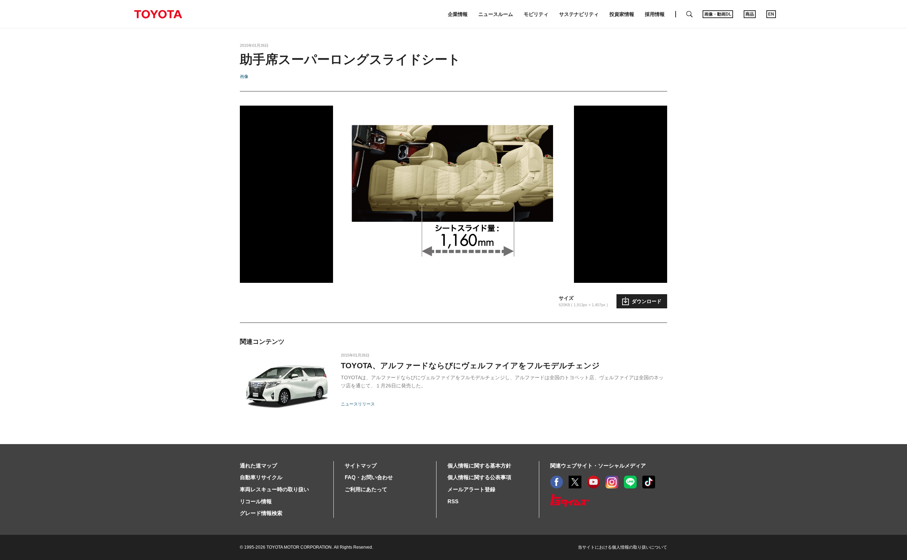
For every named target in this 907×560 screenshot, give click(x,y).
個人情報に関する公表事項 (479, 477)
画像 (244, 76)
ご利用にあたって (366, 489)
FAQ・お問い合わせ (369, 477)
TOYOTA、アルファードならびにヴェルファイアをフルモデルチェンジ (470, 365)
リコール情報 (256, 501)
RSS (452, 501)
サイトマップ (361, 466)
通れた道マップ (258, 466)
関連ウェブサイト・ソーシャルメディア (598, 466)
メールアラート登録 (471, 489)
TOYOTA (158, 14)
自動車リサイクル (261, 477)
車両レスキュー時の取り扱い (274, 489)
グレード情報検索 (261, 513)
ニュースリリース (358, 404)
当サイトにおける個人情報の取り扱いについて (622, 547)
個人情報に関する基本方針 (479, 466)
